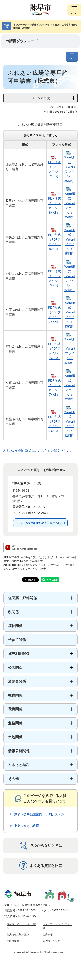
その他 (13, 779)
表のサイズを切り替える (40, 135)
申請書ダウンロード (40, 24)
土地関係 (15, 737)
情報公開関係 (19, 751)
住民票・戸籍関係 (22, 598)
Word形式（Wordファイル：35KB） (69, 169)
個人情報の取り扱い (18, 934)
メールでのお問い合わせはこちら (40, 523)
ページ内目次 (40, 98)
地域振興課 (21, 483)
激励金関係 (17, 681)
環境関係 (15, 709)
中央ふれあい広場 (26, 826)
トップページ (20, 24)
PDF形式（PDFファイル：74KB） (54, 314)
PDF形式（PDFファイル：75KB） (54, 278)
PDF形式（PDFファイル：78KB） (54, 169)
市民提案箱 (13, 941)
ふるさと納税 (19, 765)
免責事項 (48, 934)
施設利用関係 (19, 653)
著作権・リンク (51, 941)
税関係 (13, 612)
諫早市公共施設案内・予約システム (39, 814)
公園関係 (15, 667)
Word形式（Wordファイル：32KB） (69, 350)
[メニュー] (74, 10)
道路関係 (15, 723)
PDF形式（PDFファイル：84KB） (54, 205)
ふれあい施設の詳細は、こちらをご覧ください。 (38, 450)
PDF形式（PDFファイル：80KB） (54, 242)
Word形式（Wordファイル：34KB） (69, 278)
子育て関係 (17, 640)
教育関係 (15, 695)
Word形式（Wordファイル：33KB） (69, 314)
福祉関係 (15, 626)
